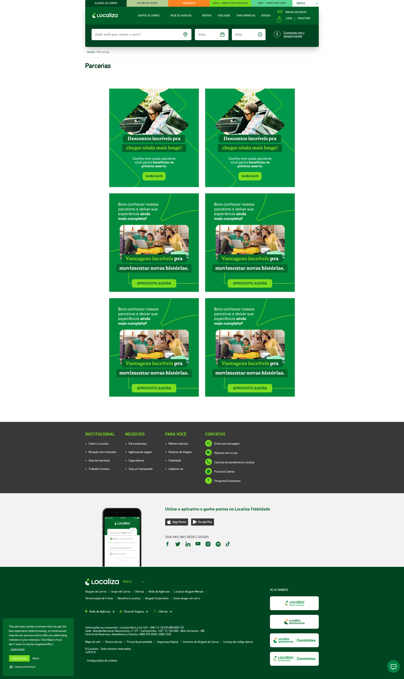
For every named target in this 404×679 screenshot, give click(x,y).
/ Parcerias (102, 52)
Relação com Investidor (103, 452)
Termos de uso (114, 642)
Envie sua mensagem (227, 443)
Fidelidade (175, 460)
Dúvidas (266, 15)
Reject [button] (36, 658)
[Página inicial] (101, 17)
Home (90, 52)
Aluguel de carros (106, 3)
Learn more (18, 649)
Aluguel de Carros (96, 591)
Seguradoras (136, 460)
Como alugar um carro (186, 598)
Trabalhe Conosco (99, 469)
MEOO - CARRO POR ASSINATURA (230, 3)
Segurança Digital (168, 642)
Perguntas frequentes (227, 481)
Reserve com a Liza (225, 453)
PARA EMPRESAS (246, 15)
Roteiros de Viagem (180, 452)
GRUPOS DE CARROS (149, 15)
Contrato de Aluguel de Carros (201, 642)
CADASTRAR (303, 18)
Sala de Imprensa (99, 460)
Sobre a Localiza (98, 443)
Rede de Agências (159, 591)
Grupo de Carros (121, 591)
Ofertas (140, 591)
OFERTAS (207, 15)
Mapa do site (93, 642)
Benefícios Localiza (129, 598)
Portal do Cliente (224, 471)
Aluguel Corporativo (157, 598)
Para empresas (138, 443)
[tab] (102, 612)
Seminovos (188, 3)
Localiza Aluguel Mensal (189, 591)
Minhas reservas (178, 443)
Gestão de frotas (147, 3)
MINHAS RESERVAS (296, 12)
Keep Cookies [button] (19, 658)
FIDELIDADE (224, 15)
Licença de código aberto (238, 642)
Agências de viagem (140, 452)
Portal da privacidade (140, 642)
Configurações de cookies (102, 660)
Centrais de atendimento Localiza (234, 462)
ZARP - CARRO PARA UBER (272, 3)
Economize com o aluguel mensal (294, 34)
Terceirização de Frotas (99, 598)
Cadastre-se (176, 469)
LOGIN (289, 18)
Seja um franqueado (141, 469)
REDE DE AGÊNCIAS (181, 15)
